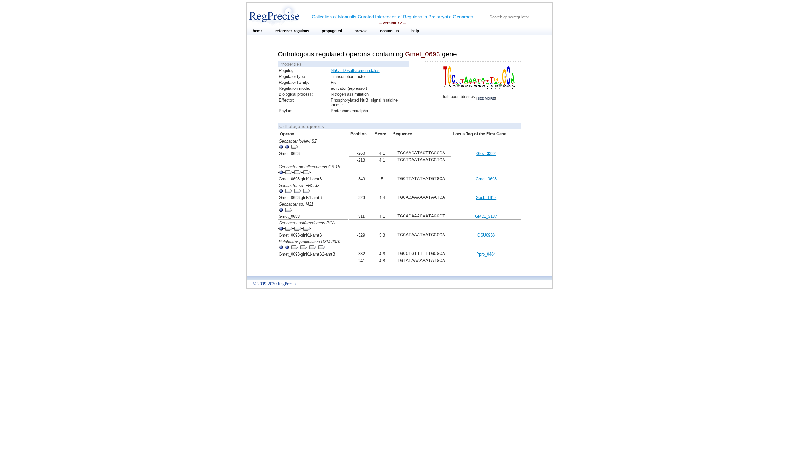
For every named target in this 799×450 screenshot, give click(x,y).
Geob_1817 (486, 197)
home (258, 31)
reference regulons (292, 31)
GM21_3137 (486, 216)
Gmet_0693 (486, 179)
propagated (332, 31)
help (415, 31)
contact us (389, 31)
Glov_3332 (486, 153)
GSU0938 (486, 235)
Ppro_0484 (486, 254)
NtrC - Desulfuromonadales (355, 70)
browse (361, 31)
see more (486, 98)
